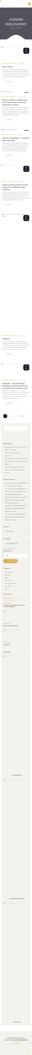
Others (7, 589)
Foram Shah (8, 134)
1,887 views (22, 335)
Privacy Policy (16, 1042)
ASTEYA (6, 339)
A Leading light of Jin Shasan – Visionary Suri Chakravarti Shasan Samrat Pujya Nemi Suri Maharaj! (16, 461)
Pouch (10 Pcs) (17, 1022)
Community (18, 28)
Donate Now (16, 436)
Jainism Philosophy (10, 583)
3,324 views (22, 96)
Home (12, 28)
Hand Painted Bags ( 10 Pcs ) (16, 898)
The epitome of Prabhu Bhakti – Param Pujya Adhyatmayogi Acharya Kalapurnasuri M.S (16, 500)
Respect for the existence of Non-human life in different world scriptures (15, 187)
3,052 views (22, 380)
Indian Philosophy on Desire (12, 453)
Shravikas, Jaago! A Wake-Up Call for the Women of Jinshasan (14, 605)
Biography (7, 575)
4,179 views (19, 134)
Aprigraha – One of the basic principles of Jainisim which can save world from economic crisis (15, 385)
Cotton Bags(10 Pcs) (16, 775)
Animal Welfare (9, 572)
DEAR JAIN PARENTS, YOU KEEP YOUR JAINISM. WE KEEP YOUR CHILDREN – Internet (15, 469)
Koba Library (7, 67)
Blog (6, 577)
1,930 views (22, 181)
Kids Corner (8, 586)
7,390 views (22, 63)
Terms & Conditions (16, 1044)
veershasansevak (10, 63)
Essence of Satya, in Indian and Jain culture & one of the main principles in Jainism (14, 102)
